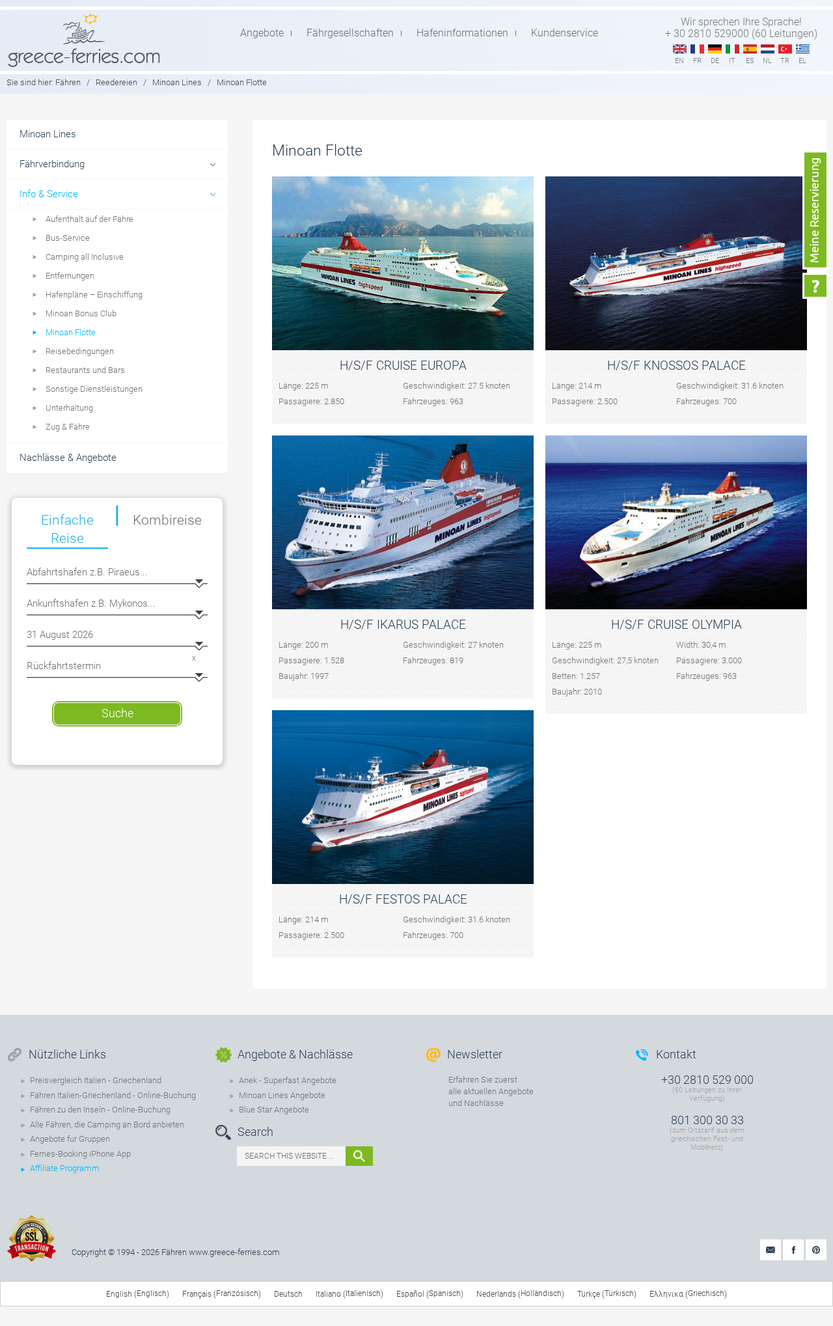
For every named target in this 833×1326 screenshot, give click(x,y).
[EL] (803, 49)
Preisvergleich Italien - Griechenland (95, 1080)
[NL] (767, 49)
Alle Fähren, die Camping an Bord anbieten (107, 1124)
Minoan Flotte (71, 332)
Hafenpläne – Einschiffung (94, 294)
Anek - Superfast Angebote (287, 1080)
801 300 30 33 (707, 1120)
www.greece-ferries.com (234, 1252)
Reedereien (116, 82)
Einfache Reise (67, 529)
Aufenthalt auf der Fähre (89, 219)
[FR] (697, 49)
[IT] (732, 49)
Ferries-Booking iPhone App (80, 1154)
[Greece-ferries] (84, 39)
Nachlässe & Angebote (68, 457)
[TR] (785, 49)
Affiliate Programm (65, 1168)
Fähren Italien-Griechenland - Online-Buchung (113, 1095)
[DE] (715, 49)
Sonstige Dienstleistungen (94, 389)
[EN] (680, 49)
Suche (117, 713)
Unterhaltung (69, 408)
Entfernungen (70, 276)
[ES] (750, 49)
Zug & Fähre (68, 427)
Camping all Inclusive (85, 257)
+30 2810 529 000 (707, 1079)
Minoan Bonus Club (81, 313)
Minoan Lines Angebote (282, 1095)
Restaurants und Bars (85, 370)
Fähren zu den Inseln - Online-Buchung (100, 1109)
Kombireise (167, 520)
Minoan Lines (177, 82)
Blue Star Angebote (274, 1109)
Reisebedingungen (80, 351)
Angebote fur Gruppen (70, 1139)
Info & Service (49, 194)
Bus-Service (68, 238)
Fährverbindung (52, 164)
